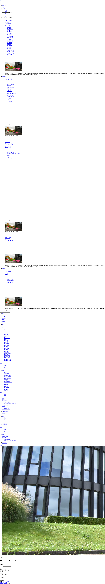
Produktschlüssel (7, 25)
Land (1, 568)
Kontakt (3, 7)
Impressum (4, 583)
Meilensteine (7, 274)
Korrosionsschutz (9, 90)
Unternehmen (3, 268)
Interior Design (9, 85)
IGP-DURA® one (9, 101)
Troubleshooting (9, 151)
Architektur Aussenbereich (8, 20)
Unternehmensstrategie (8, 271)
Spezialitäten (7, 22)
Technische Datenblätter (8, 146)
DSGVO (1, 583)
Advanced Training (7, 238)
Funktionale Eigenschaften (8, 78)
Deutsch (6, 10)
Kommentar (1, 571)
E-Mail (1, 570)
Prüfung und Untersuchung (10, 152)
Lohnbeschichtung (6, 374)
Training (3, 320)
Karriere (3, 323)
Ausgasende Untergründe (10, 92)
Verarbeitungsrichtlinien (8, 147)
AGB (6, 583)
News (2, 324)
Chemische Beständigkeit (7, 383)
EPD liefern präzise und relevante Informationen (13, 281)
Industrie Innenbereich (8, 21)
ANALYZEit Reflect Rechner (9, 144)
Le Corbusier (8, 99)
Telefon (1, 569)
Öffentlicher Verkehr (9, 88)
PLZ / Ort (1, 567)
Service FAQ (7, 145)
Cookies (8, 583)
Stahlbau (8, 83)
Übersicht (3, 370)
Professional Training (8, 237)
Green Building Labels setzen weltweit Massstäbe (10, 440)
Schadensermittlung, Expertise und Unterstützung (13, 153)
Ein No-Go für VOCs (10, 279)
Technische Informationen (5, 410)
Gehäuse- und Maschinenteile (11, 86)
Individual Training (4, 424)
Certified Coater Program (8, 239)
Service (3, 140)
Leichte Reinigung (6, 380)
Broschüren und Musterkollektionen (10, 143)
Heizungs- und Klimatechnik (10, 87)
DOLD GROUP (4, 5)
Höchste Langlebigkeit (10, 95)
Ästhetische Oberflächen (8, 79)
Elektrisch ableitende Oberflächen (11, 93)
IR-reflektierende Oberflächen (11, 96)
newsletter (3, 8)
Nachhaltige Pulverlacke (5, 388)
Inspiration (3, 406)
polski (6, 16)
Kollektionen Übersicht (8, 24)
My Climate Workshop (10, 282)
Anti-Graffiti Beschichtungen (10, 89)
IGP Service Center (7, 142)
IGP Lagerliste (9, 154)
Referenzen (3, 319)
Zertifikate (3, 413)
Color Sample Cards (9, 158)
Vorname (1, 565)
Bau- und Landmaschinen (10, 84)
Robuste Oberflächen (9, 91)
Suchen (11, 17)
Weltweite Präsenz (7, 273)
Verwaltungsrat (4, 442)
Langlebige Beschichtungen (10, 280)
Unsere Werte (7, 270)
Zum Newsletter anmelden (3, 582)
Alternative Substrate (8, 23)
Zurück (1, 363)
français (6, 11)
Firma (1, 564)
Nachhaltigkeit (7, 272)
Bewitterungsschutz (9, 94)
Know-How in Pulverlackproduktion (11, 278)
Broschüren (8, 157)
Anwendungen (4, 76)
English (6, 9)
